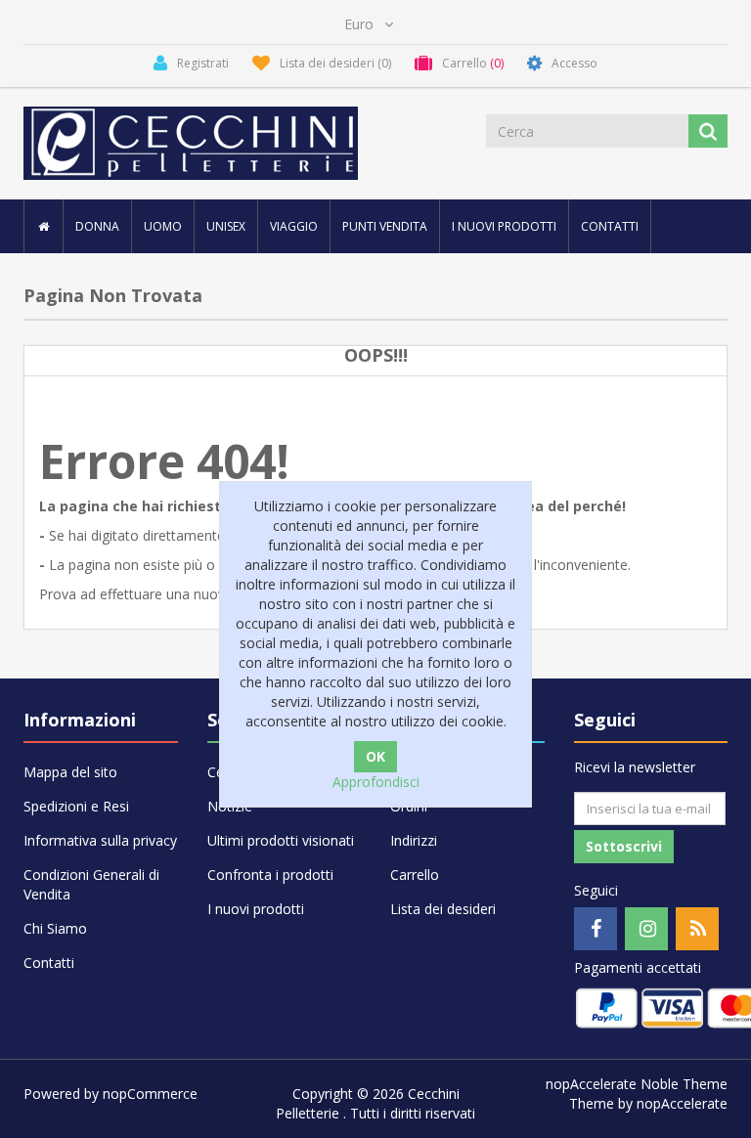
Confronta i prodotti (270, 874)
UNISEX (225, 226)
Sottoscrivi (624, 846)
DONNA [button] (97, 226)
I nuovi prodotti (504, 226)
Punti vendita (384, 226)
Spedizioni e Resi (76, 806)
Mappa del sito (70, 772)
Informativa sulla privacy (100, 840)
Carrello (414, 874)
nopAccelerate (682, 1103)
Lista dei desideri (443, 908)
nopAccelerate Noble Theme (637, 1083)
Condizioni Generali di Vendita (91, 884)
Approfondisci (376, 781)
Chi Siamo (55, 928)
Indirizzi (413, 840)
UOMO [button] (163, 226)
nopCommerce (150, 1093)
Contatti (610, 226)
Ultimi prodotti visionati (280, 840)
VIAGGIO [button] (294, 226)
